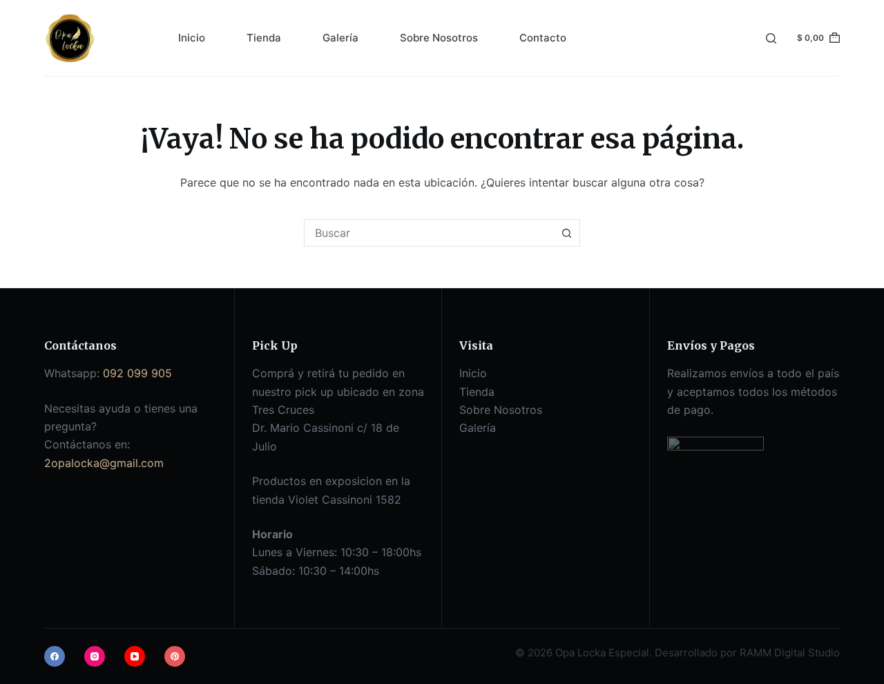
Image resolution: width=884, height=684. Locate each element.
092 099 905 (137, 373)
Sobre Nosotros (439, 37)
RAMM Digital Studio (790, 652)
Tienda (264, 37)
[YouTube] (134, 656)
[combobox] (429, 233)
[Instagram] (94, 656)
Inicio (191, 37)
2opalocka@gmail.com (104, 463)
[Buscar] (771, 38)
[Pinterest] (174, 656)
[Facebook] (54, 656)
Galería (340, 37)
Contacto (542, 37)
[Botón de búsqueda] (566, 233)
